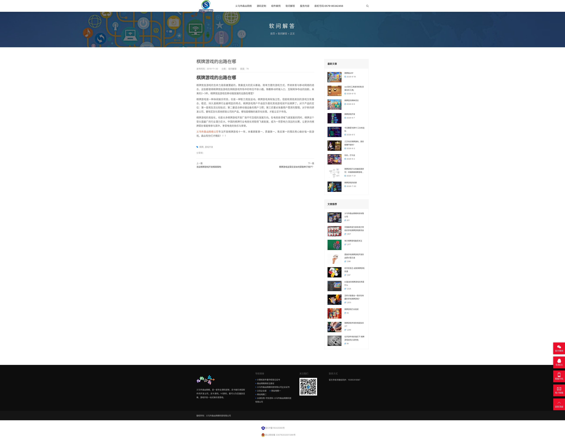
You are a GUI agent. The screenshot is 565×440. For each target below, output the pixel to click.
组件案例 (276, 5)
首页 (272, 33)
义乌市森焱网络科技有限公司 (354, 215)
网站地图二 (262, 394)
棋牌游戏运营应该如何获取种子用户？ (296, 167)
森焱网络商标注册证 (265, 383)
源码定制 (261, 5)
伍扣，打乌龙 (349, 155)
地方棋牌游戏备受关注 (353, 241)
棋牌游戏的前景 (350, 183)
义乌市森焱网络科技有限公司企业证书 (273, 387)
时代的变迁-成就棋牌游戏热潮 (354, 270)
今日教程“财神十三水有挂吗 (354, 129)
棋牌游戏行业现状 (351, 309)
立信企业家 (262, 390)
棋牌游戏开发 (349, 114)
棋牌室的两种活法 (351, 101)
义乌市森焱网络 (243, 5)
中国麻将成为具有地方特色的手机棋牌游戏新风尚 (354, 228)
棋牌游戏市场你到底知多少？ (354, 324)
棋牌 (201, 147)
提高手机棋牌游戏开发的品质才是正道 (354, 256)
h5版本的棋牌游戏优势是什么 (354, 283)
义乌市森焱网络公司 (207, 131)
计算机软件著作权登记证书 (268, 379)
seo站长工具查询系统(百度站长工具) (354, 88)
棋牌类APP (348, 73)
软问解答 (290, 5)
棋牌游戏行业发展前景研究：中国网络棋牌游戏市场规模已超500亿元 (354, 171)
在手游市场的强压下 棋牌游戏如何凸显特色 (354, 338)
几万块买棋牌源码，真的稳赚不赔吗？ (354, 143)
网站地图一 (276, 390)
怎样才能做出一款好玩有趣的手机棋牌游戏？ (354, 297)
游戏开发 (209, 147)
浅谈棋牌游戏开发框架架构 (208, 167)
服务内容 (304, 5)
